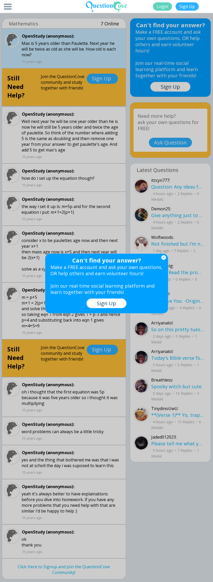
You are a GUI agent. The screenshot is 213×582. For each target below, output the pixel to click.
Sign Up (187, 6)
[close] (163, 257)
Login (162, 6)
